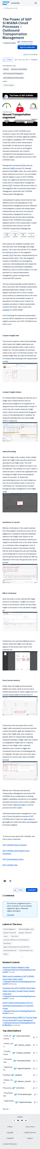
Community (15, 3)
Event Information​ (25, 950)
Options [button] (19, 51)
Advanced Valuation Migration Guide (16, 967)
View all (5, 1109)
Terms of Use (30, 1127)
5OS (23, 165)
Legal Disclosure (30, 1132)
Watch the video (19, 805)
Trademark (10, 1138)
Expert (5, 954)
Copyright (10, 1132)
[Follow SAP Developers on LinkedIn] (26, 1120)
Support (30, 1138)
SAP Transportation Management (13, 73)
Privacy (9, 1127)
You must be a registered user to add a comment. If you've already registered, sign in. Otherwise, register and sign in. (19, 907)
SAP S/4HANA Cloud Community (15, 845)
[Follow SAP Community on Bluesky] (18, 1120)
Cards (5, 936)
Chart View (14, 936)
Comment (10, 915)
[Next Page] (21, 957)
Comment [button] (32, 890)
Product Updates (9, 85)
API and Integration (9, 929)
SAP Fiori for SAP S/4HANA (19, 69)
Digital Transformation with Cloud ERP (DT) (16, 947)
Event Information (9, 950)
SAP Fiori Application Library (13, 859)
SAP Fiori (6, 69)
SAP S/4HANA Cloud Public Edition (14, 78)
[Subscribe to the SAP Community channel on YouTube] (22, 1120)
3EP (10, 185)
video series (28, 819)
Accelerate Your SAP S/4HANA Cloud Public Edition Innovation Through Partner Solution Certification (19, 991)
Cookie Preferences (10, 1144)
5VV (16, 258)
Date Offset (7, 943)
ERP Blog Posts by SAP (10, 8)
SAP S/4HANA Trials (10, 865)
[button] (4, 60)
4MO (13, 168)
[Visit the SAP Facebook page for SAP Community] (14, 1120)
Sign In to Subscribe (27, 47)
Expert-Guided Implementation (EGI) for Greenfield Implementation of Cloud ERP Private (18, 1005)
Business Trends (8, 933)
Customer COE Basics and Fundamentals (16, 940)
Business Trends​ (24, 933)
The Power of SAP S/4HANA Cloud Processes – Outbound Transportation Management (17, 28)
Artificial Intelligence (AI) (26, 929)
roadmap (6, 310)
